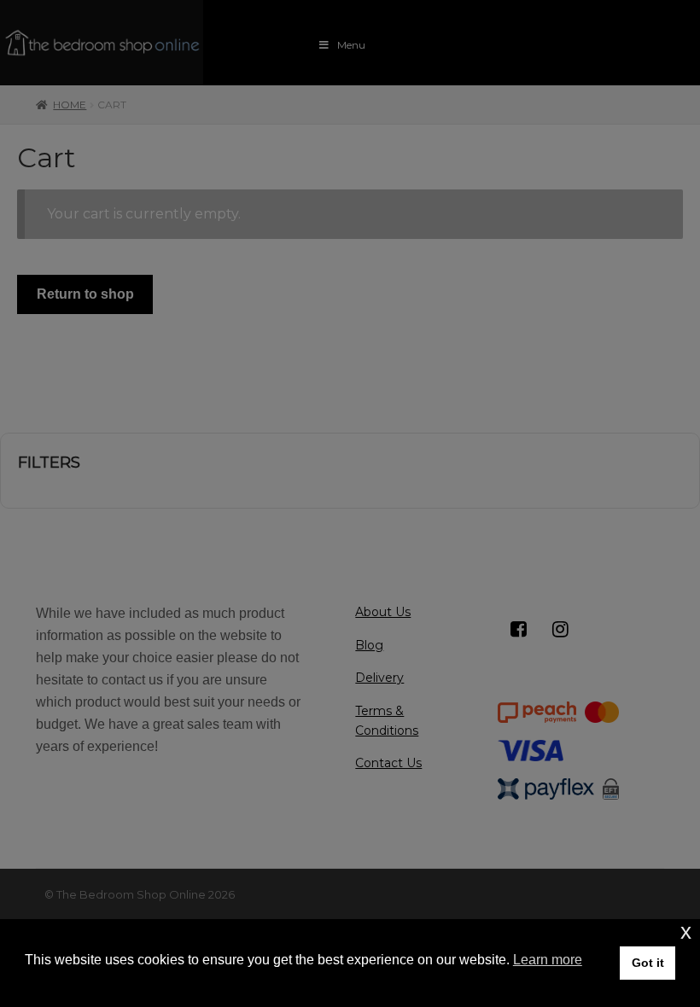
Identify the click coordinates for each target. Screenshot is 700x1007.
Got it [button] (648, 962)
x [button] (685, 931)
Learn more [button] (547, 959)
